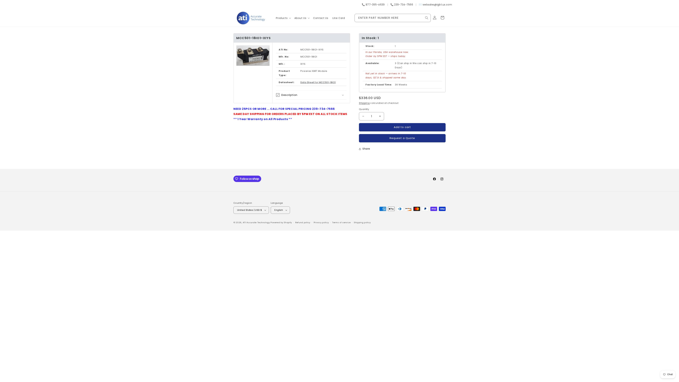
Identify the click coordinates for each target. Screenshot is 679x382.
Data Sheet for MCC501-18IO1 (318, 82)
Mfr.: (282, 64)
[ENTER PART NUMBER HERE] (427, 18)
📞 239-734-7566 (401, 4)
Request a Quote (402, 138)
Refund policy (302, 222)
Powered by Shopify (281, 222)
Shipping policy (362, 222)
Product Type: (284, 73)
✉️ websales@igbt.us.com (435, 4)
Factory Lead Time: (378, 84)
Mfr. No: (284, 56)
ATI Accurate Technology (257, 222)
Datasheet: (286, 82)
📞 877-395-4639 (373, 4)
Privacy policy (321, 222)
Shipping (364, 103)
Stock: (369, 46)
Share (366, 149)
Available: (372, 63)
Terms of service (341, 222)
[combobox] (393, 18)
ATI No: (283, 49)
